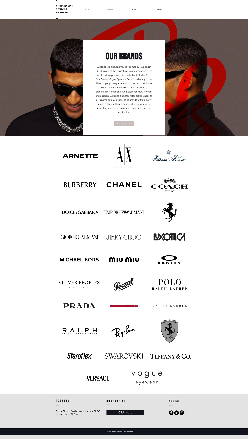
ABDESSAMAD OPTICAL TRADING (64, 9)
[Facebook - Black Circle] (171, 412)
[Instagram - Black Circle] (182, 412)
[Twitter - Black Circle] (176, 412)
